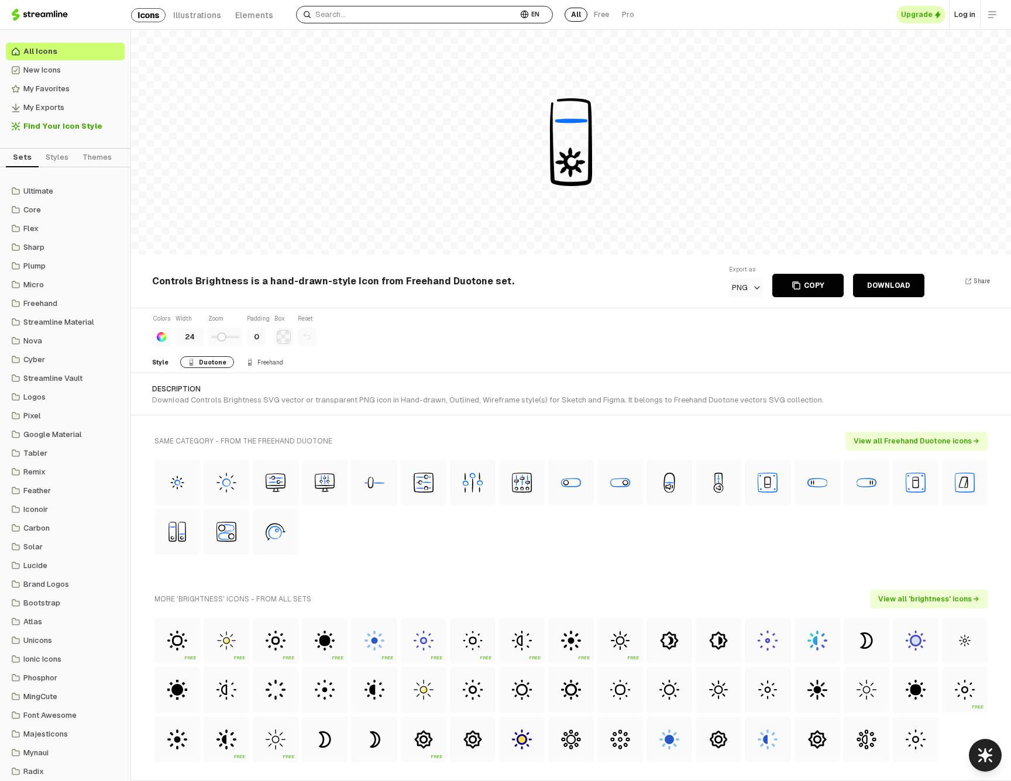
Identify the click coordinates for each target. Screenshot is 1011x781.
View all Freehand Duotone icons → (916, 441)
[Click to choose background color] (283, 337)
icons (148, 15)
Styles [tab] (57, 157)
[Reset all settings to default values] (307, 337)
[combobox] (406, 14)
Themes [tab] (97, 157)
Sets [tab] (22, 157)
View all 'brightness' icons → (928, 599)
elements (254, 15)
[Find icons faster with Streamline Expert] (985, 755)
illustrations (197, 15)
